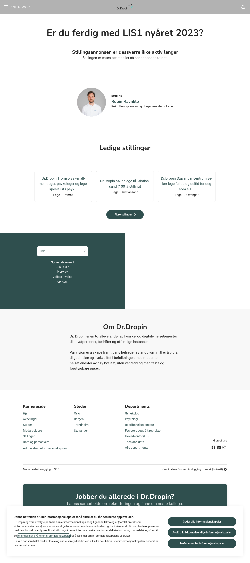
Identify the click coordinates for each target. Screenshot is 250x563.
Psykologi (131, 419)
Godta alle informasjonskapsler (202, 521)
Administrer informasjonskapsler (45, 448)
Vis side (62, 282)
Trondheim (81, 425)
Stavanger (81, 430)
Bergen (79, 419)
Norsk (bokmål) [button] (213, 469)
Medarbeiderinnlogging (37, 469)
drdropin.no (220, 440)
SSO (56, 469)
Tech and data (134, 442)
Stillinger (29, 436)
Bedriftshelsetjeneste (139, 425)
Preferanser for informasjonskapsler (202, 543)
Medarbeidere (32, 430)
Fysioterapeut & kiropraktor (143, 430)
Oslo (77, 413)
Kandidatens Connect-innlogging (181, 469)
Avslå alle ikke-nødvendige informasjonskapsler (202, 532)
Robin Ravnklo (125, 101)
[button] (243, 7)
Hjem (26, 413)
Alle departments (136, 447)
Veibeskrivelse (62, 277)
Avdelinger (30, 419)
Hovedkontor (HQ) (137, 436)
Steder (27, 425)
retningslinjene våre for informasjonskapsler (43, 535)
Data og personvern (36, 442)
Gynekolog (132, 413)
